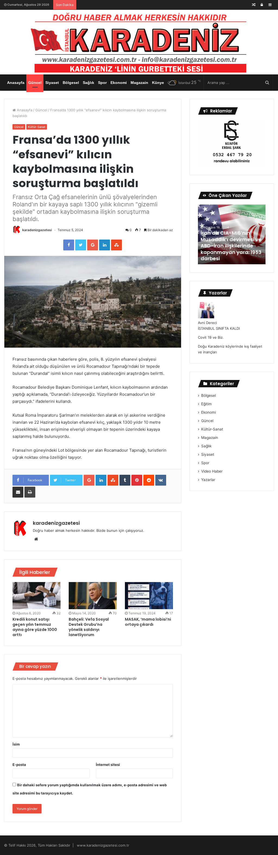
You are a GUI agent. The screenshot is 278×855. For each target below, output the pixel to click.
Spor (102, 82)
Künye (158, 82)
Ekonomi (118, 82)
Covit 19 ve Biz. (211, 337)
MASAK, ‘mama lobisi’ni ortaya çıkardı (148, 622)
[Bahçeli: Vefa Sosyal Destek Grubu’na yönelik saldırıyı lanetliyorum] (93, 595)
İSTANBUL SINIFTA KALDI (219, 328)
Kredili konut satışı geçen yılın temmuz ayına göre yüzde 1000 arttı (34, 627)
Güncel (35, 82)
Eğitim (206, 404)
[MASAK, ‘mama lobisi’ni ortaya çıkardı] (149, 595)
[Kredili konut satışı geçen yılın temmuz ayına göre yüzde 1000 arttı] (36, 595)
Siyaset (52, 82)
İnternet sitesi (108, 764)
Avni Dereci (207, 322)
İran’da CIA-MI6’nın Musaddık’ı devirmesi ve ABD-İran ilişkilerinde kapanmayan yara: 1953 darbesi (231, 246)
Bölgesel (71, 82)
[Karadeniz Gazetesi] (139, 41)
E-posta (19, 764)
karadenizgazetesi (37, 230)
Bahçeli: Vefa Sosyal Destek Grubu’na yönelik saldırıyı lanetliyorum (89, 627)
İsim (16, 744)
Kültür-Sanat (36, 127)
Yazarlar (208, 479)
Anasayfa (15, 82)
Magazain (139, 82)
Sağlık (88, 82)
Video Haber (212, 471)
